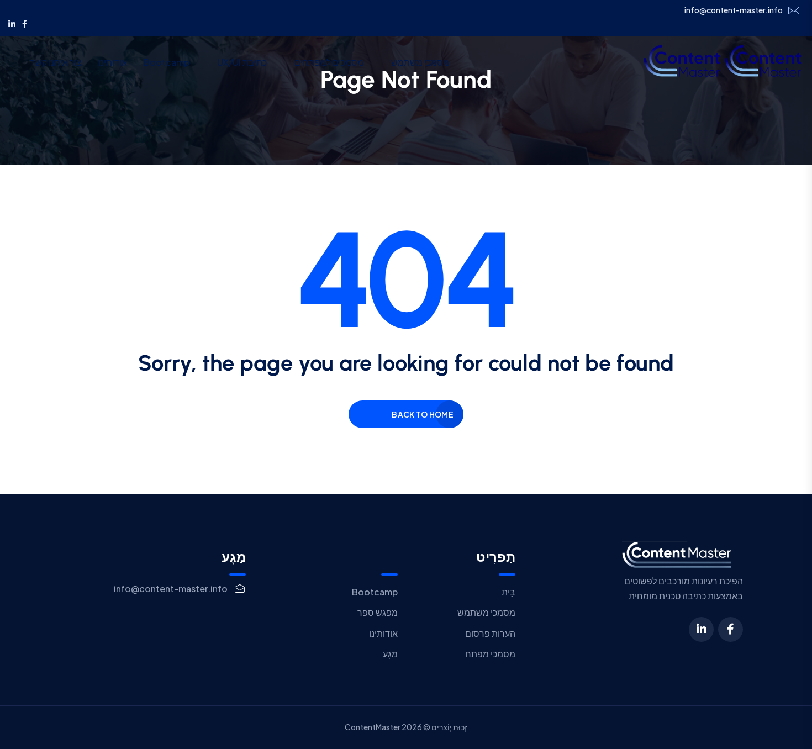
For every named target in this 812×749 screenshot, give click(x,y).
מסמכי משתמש (420, 62)
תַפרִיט (495, 557)
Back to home (422, 414)
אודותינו (112, 62)
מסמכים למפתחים (328, 62)
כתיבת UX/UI (242, 62)
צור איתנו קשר (56, 62)
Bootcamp (166, 62)
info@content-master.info (733, 10)
